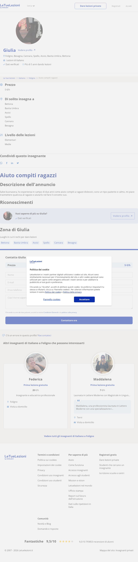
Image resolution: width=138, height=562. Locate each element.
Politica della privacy (72, 292)
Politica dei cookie (53, 292)
